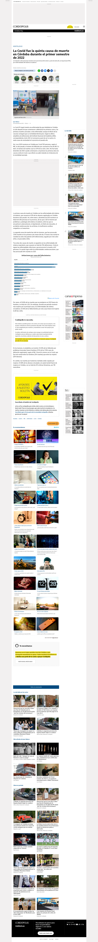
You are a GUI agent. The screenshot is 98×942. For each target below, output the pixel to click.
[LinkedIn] (51, 70)
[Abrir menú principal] (84, 26)
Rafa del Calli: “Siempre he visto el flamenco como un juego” (23, 757)
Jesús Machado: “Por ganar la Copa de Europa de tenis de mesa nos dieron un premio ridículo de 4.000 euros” (69, 422)
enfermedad (29, 418)
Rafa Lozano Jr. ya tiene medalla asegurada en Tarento (22, 847)
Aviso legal (51, 939)
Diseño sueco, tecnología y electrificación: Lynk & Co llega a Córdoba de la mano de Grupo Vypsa (69, 320)
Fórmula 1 (61, 1)
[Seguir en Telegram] (72, 924)
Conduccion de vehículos (26, 1)
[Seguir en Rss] (83, 924)
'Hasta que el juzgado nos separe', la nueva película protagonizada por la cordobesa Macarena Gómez (24, 732)
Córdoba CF (58, 1)
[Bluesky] (45, 70)
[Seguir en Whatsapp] (81, 924)
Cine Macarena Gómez (51, 1)
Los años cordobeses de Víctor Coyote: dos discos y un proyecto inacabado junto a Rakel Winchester (47, 778)
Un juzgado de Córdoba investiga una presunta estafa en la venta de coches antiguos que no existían (23, 825)
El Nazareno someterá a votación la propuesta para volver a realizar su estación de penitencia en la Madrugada (23, 891)
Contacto (56, 939)
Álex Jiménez (16, 850)
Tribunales (38, 1)
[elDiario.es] (23, 926)
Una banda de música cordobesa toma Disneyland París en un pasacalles (75, 205)
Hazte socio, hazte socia (25, 661)
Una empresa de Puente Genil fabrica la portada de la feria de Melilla (46, 912)
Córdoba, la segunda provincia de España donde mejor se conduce (47, 731)
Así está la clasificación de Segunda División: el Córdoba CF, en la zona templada (47, 848)
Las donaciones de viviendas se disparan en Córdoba (22, 777)
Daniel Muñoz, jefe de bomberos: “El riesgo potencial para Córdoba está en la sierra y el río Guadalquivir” (69, 405)
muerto (20, 418)
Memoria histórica (33, 1)
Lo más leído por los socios (20, 692)
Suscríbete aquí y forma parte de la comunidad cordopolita (31, 412)
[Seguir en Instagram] (74, 924)
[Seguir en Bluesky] (67, 924)
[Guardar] (54, 70)
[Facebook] (42, 70)
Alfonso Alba (39, 734)
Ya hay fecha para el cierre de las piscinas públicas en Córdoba (75, 167)
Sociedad (15, 418)
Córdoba (40, 418)
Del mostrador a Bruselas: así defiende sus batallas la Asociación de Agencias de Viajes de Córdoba (68, 328)
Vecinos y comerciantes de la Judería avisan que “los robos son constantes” (47, 869)
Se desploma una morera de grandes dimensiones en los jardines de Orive (47, 889)
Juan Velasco (16, 121)
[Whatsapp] (39, 70)
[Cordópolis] (23, 923)
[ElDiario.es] (79, 30)
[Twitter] (48, 70)
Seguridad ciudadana (44, 1)
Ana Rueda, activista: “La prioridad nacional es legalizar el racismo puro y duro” (68, 414)
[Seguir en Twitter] (69, 924)
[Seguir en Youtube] (77, 924)
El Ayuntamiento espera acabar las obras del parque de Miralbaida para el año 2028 (24, 912)
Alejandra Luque (40, 714)
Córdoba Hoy (18, 31)
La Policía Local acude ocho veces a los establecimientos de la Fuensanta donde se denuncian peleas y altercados (47, 826)
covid (35, 418)
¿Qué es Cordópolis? (44, 939)
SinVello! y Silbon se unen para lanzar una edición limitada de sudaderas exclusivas (68, 336)
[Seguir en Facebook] (71, 924)
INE (24, 418)
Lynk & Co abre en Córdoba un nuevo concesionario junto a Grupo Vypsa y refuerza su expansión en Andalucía (69, 304)
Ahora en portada (18, 785)
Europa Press (40, 872)
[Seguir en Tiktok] (79, 924)
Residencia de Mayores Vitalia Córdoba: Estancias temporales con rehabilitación (69, 312)
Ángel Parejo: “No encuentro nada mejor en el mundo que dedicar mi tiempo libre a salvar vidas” (69, 430)
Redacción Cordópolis (18, 714)
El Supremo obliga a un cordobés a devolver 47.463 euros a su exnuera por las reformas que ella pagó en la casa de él (47, 711)
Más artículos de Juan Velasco (21, 739)
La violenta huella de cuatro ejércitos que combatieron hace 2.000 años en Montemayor (48, 757)
